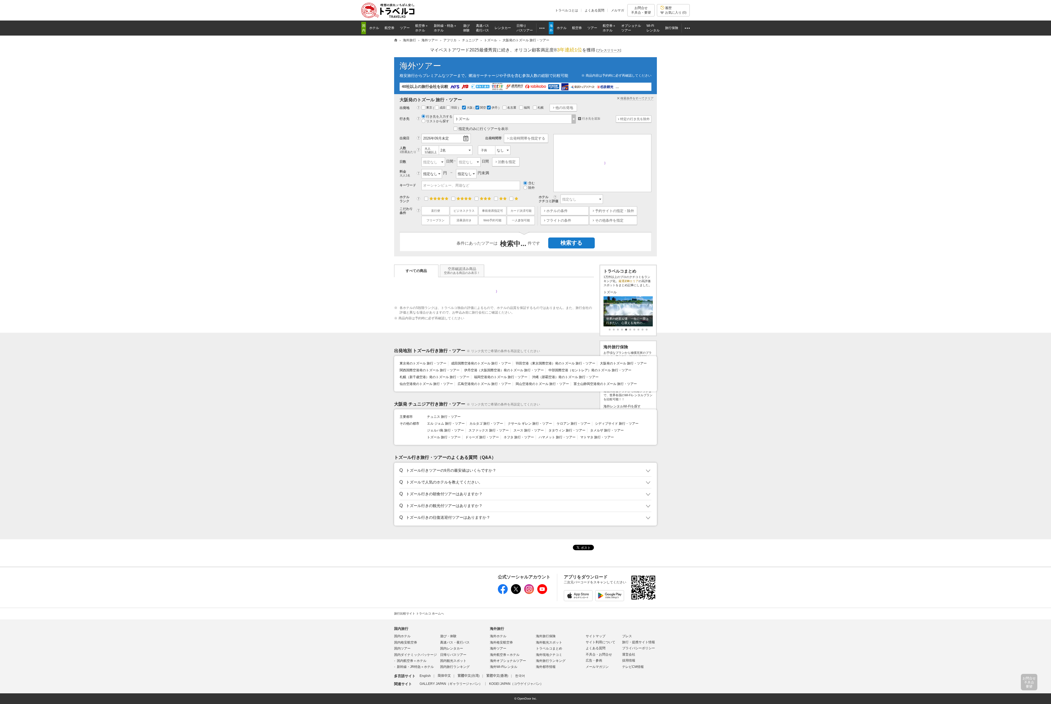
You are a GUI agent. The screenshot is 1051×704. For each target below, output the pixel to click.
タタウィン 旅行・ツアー (566, 430)
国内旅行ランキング (455, 667)
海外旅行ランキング (550, 661)
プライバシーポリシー (638, 648)
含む (531, 183)
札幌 (541, 107)
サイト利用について (600, 642)
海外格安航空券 (501, 642)
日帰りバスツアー (453, 655)
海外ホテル (498, 636)
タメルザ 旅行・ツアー (607, 430)
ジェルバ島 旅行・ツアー (445, 430)
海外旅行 (497, 629)
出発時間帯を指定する (527, 138)
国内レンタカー (451, 648)
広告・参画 (594, 660)
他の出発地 (564, 108)
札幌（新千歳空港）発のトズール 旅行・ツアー (434, 377)
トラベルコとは (566, 10)
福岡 (527, 107)
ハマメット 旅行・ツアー (557, 437)
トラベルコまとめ (549, 648)
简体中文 (444, 676)
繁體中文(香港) (497, 676)
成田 (443, 107)
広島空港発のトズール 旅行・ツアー (484, 384)
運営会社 (628, 654)
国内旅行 (401, 629)
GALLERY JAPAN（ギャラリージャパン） (451, 684)
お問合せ (641, 10)
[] (608, 50)
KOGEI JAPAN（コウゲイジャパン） (516, 684)
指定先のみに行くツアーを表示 (483, 129)
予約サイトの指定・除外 (614, 211)
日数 (403, 162)
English (425, 676)
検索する (571, 243)
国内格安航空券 (405, 642)
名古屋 (512, 107)
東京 (429, 107)
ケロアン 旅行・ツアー (573, 423)
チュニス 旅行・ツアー (444, 417)
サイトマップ (595, 636)
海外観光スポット (549, 642)
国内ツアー (402, 648)
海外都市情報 (546, 667)
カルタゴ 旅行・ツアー (486, 423)
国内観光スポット (453, 661)
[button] (524, 470)
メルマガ (617, 10)
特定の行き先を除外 (635, 119)
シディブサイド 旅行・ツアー (617, 423)
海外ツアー (420, 65)
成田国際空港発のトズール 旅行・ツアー (481, 363)
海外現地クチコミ (549, 655)
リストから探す (437, 121)
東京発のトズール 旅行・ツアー (423, 363)
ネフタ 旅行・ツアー (519, 437)
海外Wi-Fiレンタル (503, 667)
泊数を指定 (507, 162)
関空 (483, 107)
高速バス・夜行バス (455, 642)
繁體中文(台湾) (469, 676)
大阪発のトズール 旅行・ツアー (623, 363)
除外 (531, 188)
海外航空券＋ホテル (504, 655)
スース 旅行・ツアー (528, 430)
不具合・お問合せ (599, 654)
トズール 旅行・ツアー (444, 437)
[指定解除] (574, 119)
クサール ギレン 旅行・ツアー (530, 423)
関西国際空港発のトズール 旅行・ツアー (430, 370)
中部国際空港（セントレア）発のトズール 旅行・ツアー (589, 370)
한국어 (520, 676)
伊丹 (495, 107)
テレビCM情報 (633, 667)
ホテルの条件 (557, 211)
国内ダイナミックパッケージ (415, 655)
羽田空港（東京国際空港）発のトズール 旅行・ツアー (555, 363)
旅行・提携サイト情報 (638, 642)
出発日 (404, 138)
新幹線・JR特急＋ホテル (415, 667)
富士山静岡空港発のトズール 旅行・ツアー (605, 384)
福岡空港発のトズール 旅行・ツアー (500, 377)
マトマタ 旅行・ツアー (597, 437)
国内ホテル (402, 636)
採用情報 (628, 660)
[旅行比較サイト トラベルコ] (395, 40)
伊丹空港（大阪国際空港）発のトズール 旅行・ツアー (504, 370)
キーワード (408, 185)
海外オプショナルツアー (508, 661)
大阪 (470, 107)
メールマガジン (597, 667)
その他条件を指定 (609, 220)
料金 (405, 173)
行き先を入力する (439, 116)
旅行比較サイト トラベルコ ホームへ (419, 613)
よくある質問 (594, 10)
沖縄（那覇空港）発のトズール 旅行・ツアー (565, 377)
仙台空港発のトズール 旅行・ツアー (426, 384)
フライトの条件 (558, 220)
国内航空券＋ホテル (411, 661)
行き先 (404, 119)
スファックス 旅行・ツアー (489, 430)
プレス (627, 636)
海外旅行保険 (546, 636)
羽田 (454, 107)
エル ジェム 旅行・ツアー (446, 423)
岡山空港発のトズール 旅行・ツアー (542, 384)
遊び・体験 (448, 636)
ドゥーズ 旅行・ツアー (482, 437)
